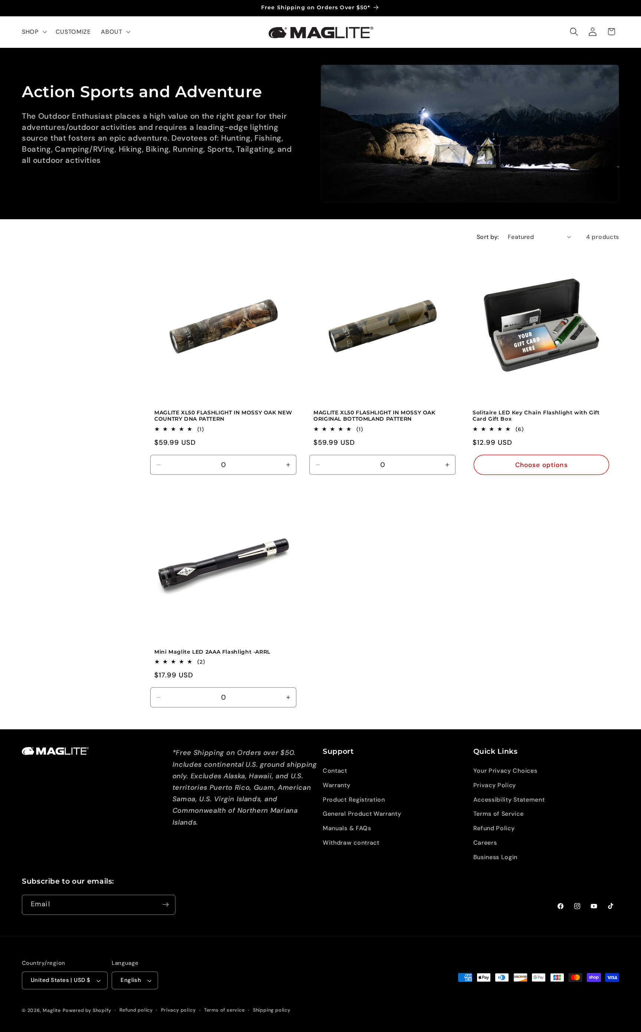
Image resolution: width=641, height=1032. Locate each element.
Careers (485, 843)
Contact (335, 771)
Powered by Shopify (87, 1010)
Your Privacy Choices (505, 771)
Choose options (541, 464)
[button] (33, 32)
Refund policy (136, 1010)
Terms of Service (498, 814)
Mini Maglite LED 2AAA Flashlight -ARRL (212, 652)
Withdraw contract (351, 843)
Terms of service (224, 1010)
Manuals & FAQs (347, 828)
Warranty (337, 785)
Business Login (495, 857)
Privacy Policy (494, 785)
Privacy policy (178, 1010)
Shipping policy (271, 1010)
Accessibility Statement (509, 799)
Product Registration (354, 799)
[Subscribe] (165, 905)
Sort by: (488, 237)
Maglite (52, 1010)
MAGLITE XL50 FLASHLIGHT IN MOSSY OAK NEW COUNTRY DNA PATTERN (223, 415)
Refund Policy (494, 828)
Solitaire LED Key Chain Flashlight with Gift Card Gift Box (536, 415)
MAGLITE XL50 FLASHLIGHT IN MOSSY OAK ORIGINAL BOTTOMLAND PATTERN (374, 415)
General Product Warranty (362, 814)
